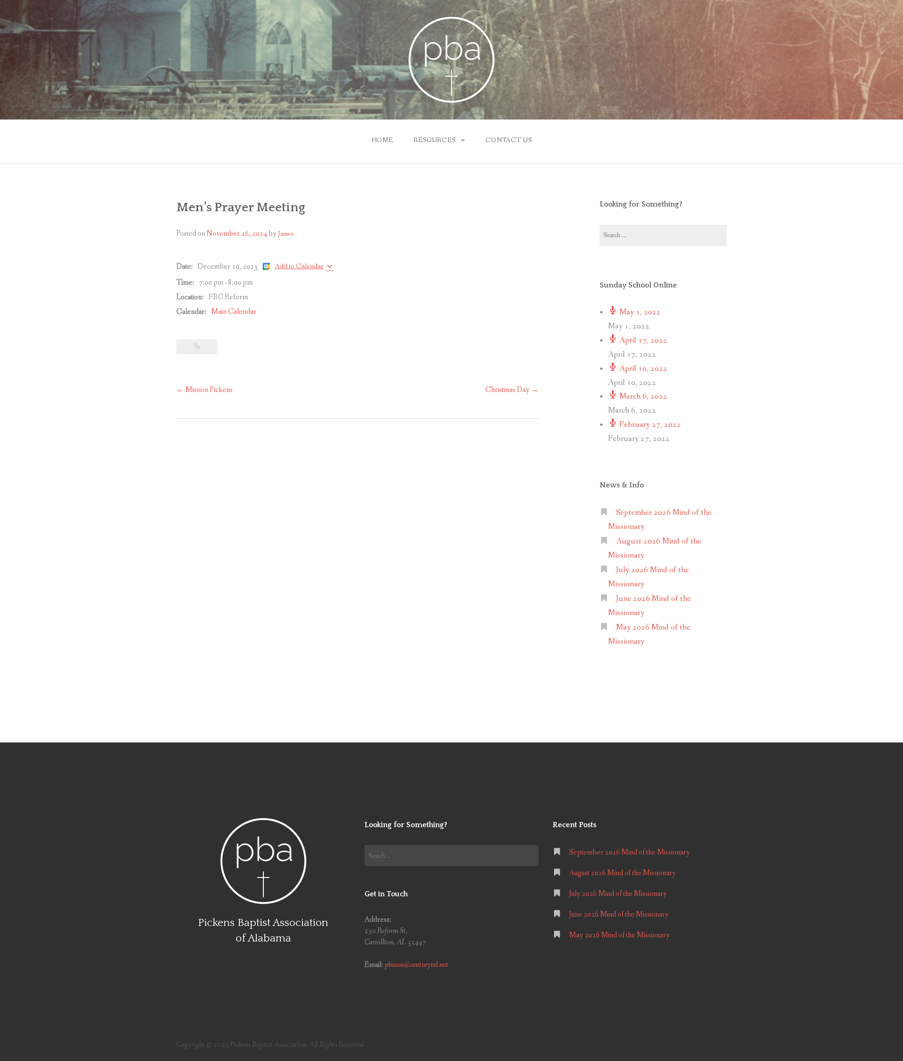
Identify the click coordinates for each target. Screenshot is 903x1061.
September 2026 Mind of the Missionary (629, 852)
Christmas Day (512, 390)
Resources (434, 140)
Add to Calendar (299, 266)
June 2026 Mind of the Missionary (619, 914)
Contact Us (508, 140)
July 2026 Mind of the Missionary (618, 894)
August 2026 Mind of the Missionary (622, 873)
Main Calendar (233, 312)
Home (382, 140)
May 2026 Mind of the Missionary (619, 935)
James (285, 234)
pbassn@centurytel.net (416, 965)
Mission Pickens (204, 390)
